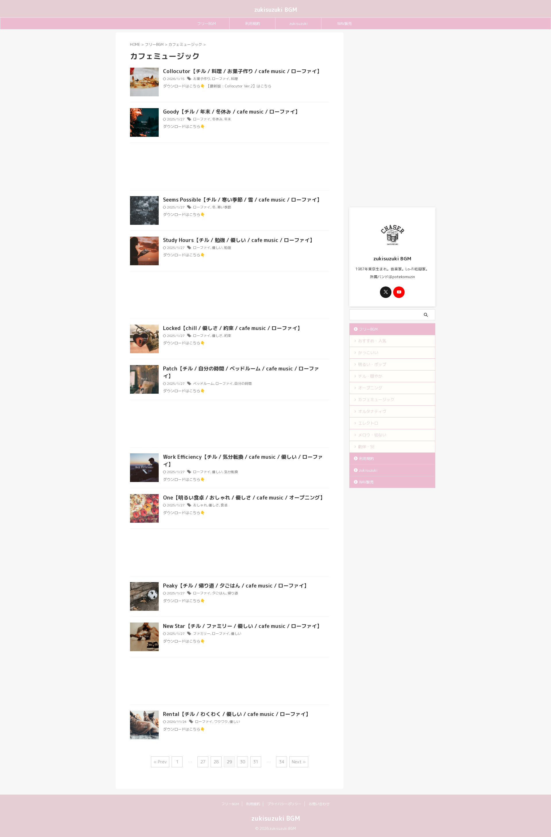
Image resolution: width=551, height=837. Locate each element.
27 (202, 762)
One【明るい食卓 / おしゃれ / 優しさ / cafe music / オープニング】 (244, 497)
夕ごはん (219, 593)
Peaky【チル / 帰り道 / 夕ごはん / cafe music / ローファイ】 (236, 585)
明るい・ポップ (372, 364)
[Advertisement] (229, 168)
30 (242, 762)
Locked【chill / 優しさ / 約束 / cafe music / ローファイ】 (232, 328)
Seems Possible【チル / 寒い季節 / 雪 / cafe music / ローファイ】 (242, 199)
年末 (227, 119)
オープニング (370, 388)
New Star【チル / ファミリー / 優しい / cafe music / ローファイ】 (242, 626)
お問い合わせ (319, 803)
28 (216, 762)
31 (255, 762)
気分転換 (231, 471)
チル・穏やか (370, 376)
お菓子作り (201, 78)
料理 (234, 78)
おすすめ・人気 (372, 341)
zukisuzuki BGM (275, 9)
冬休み (217, 119)
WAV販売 (344, 23)
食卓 (224, 505)
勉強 (227, 247)
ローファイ (220, 78)
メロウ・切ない (372, 435)
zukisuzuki (298, 23)
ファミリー (201, 633)
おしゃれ (200, 505)
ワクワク (221, 721)
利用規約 (252, 23)
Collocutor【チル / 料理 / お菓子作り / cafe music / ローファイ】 (242, 71)
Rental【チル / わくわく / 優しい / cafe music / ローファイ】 (237, 714)
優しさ (217, 335)
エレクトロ (368, 423)
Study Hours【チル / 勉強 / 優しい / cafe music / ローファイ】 (239, 240)
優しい (217, 247)
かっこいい (368, 352)
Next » (299, 762)
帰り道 (233, 593)
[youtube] (399, 292)
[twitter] (385, 292)
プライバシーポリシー (284, 803)
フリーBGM (206, 23)
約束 (227, 335)
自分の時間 (243, 383)
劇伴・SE (366, 446)
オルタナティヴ (372, 411)
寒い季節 (224, 207)
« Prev (160, 762)
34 (281, 762)
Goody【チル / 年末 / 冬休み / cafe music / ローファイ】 (231, 111)
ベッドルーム (203, 383)
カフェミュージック (376, 399)
